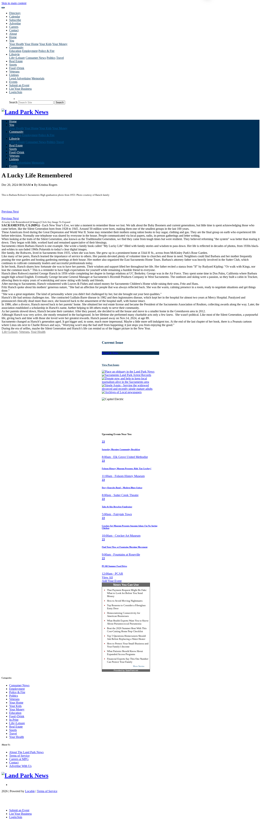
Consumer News (36, 57)
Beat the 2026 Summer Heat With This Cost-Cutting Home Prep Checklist (127, 630)
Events (13, 81)
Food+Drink (16, 68)
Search (13, 102)
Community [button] (16, 47)
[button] (7, 211)
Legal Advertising (20, 78)
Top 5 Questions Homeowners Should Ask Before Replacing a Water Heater (126, 637)
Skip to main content (14, 3)
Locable (30, 791)
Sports (13, 64)
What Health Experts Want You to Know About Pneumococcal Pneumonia (127, 622)
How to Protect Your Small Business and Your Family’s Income (127, 645)
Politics (51, 57)
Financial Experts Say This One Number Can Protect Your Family (127, 660)
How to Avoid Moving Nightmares (125, 600)
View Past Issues (110, 364)
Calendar (14, 16)
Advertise (15, 23)
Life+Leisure (17, 57)
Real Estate (16, 61)
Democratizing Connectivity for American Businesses (123, 614)
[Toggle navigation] (3, 7)
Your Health (16, 44)
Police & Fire (46, 51)
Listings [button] (14, 75)
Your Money (59, 44)
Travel (60, 57)
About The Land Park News (26, 752)
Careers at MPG (19, 759)
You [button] (11, 40)
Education (15, 51)
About (13, 33)
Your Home (31, 44)
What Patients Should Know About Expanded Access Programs (125, 653)
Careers (13, 26)
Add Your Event (112, 581)
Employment (30, 51)
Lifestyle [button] (14, 54)
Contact (14, 30)
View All (107, 577)
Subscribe (15, 20)
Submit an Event (19, 85)
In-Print (13, 719)
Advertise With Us (20, 766)
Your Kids (45, 44)
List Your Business (20, 88)
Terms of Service (19, 755)
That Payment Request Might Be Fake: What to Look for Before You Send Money (127, 593)
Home (13, 37)
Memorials (38, 78)
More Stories (138, 666)
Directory (15, 13)
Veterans (14, 71)
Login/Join (15, 92)
